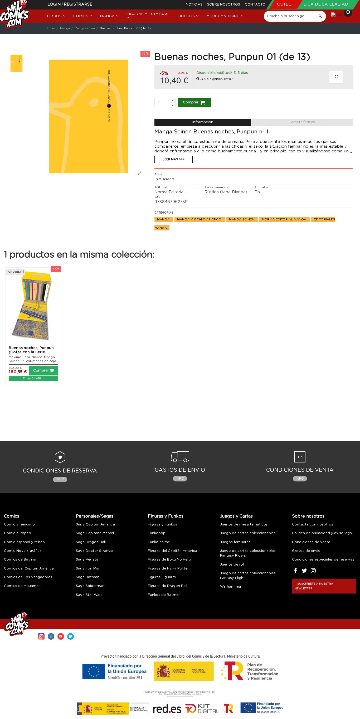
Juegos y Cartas (236, 516)
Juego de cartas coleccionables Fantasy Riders (248, 553)
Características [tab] (302, 122)
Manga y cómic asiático (199, 219)
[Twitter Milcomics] (70, 636)
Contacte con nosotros (312, 524)
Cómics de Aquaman (22, 586)
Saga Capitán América (95, 524)
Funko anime (159, 542)
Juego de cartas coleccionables (248, 533)
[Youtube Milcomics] (60, 636)
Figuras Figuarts (162, 577)
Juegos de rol (232, 564)
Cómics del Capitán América (29, 568)
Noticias (194, 4)
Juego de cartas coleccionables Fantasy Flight (248, 576)
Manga (164, 219)
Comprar (190, 102)
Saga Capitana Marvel (95, 533)
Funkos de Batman (164, 595)
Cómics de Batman (20, 559)
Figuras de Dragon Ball (167, 586)
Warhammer (230, 586)
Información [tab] (202, 122)
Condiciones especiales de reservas (323, 559)
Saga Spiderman (90, 586)
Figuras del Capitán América (172, 551)
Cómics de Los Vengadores (28, 577)
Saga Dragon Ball (91, 542)
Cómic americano (19, 524)
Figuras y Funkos (165, 516)
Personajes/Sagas (94, 516)
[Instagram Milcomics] (41, 636)
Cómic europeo (17, 533)
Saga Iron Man (88, 568)
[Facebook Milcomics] (51, 636)
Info (60, 479)
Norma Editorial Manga (284, 219)
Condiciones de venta (311, 542)
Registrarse (78, 4)
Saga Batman (87, 577)
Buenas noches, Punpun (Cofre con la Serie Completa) (31, 352)
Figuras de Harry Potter (168, 568)
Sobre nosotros (224, 4)
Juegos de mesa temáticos (244, 524)
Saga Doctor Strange (94, 551)
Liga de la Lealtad (326, 4)
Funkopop (157, 533)
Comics (11, 516)
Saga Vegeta (87, 559)
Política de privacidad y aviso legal (322, 533)
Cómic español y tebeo (24, 542)
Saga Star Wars (89, 595)
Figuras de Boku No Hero (169, 559)
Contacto (255, 4)
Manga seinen (242, 219)
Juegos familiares (235, 542)
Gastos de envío (306, 551)
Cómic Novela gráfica (23, 551)
